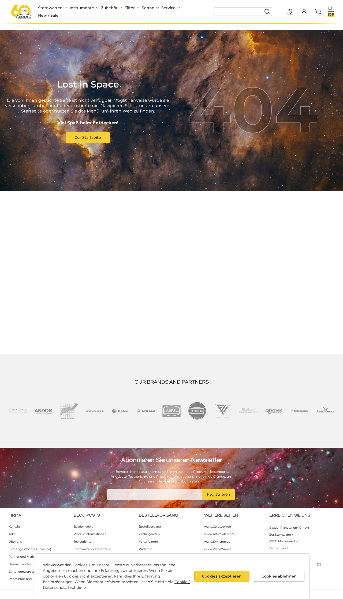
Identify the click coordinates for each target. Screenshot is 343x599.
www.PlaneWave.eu (218, 549)
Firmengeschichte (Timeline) (30, 549)
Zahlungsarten (149, 534)
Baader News (83, 526)
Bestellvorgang (150, 526)
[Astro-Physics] (325, 410)
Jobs (12, 534)
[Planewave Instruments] (274, 410)
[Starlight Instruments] (248, 410)
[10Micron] (18, 410)
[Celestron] (300, 410)
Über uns (15, 541)
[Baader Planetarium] (21, 11)
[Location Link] (290, 12)
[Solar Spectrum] (94, 410)
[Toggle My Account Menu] (303, 11)
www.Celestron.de (217, 526)
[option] (331, 8)
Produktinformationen (90, 534)
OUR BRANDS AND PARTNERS (172, 382)
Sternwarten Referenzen (92, 549)
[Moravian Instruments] (69, 410)
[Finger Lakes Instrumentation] (223, 410)
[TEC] (197, 410)
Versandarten (148, 541)
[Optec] (120, 410)
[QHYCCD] (146, 410)
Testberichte (82, 541)
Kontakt (14, 526)
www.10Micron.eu (217, 541)
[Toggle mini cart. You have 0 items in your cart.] (318, 12)
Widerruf (145, 549)
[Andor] (43, 410)
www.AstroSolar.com (219, 534)
